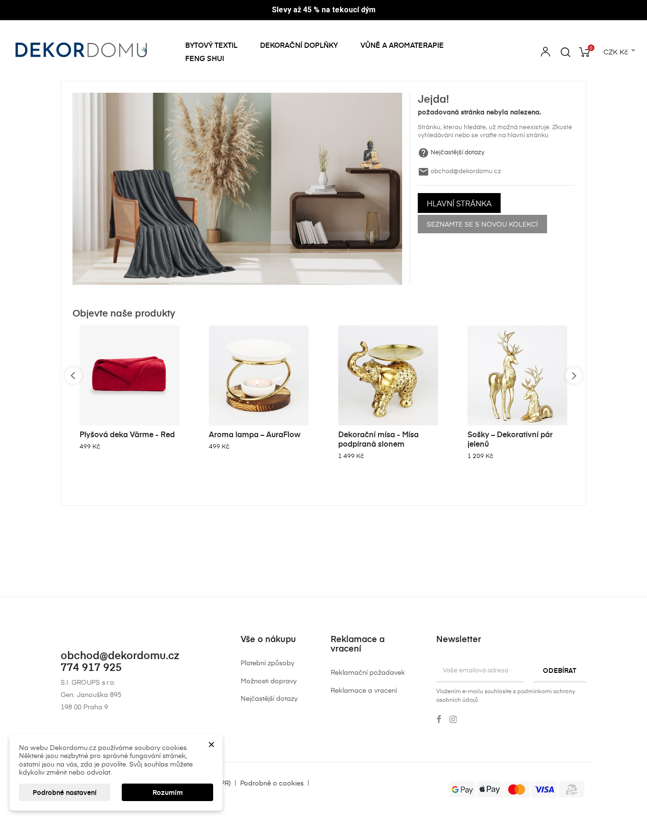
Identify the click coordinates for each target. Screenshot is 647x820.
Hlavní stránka (459, 203)
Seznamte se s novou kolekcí (482, 224)
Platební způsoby (267, 662)
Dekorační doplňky (299, 45)
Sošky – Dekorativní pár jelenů (510, 439)
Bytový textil (211, 45)
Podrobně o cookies (272, 782)
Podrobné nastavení (65, 792)
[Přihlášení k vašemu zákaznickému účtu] (545, 53)
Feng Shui (204, 58)
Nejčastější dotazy (458, 152)
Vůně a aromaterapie (402, 45)
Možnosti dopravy (269, 680)
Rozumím (168, 792)
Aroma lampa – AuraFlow (255, 434)
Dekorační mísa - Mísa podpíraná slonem (378, 439)
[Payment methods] (517, 788)
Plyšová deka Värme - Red (127, 434)
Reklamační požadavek (368, 672)
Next (574, 375)
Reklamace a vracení (364, 690)
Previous (73, 375)
